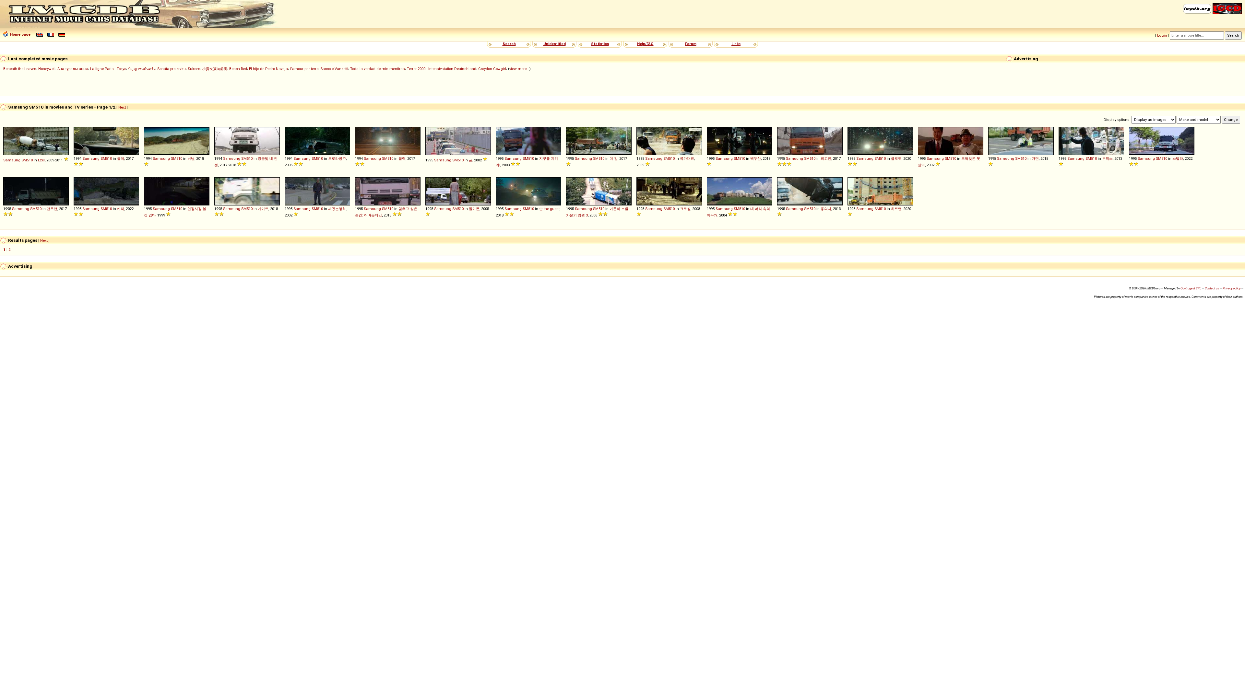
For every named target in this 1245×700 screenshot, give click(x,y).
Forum (690, 43)
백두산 (755, 158)
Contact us (1212, 288)
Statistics (600, 43)
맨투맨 (52, 208)
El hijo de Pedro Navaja (268, 68)
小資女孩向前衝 (214, 68)
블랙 (120, 158)
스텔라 (1177, 158)
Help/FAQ (645, 43)
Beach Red (238, 68)
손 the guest (549, 208)
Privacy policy (1231, 288)
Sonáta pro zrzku (171, 68)
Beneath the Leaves (19, 68)
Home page (20, 34)
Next (122, 107)
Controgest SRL (1190, 288)
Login (1162, 35)
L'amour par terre (304, 68)
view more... (519, 68)
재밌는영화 (337, 208)
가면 (1035, 158)
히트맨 (896, 208)
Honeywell (46, 68)
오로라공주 (337, 158)
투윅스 (1107, 158)
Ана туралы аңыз (72, 68)
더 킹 (614, 158)
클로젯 (896, 158)
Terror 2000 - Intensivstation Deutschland (441, 68)
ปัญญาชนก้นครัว (141, 68)
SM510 (27, 160)
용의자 (826, 208)
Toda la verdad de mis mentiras (377, 68)
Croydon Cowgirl (492, 68)
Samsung (11, 160)
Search (509, 43)
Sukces (194, 68)
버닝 (191, 158)
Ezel (41, 160)
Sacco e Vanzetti (334, 68)
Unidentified (554, 43)
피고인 (826, 158)
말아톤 (474, 208)
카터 (120, 208)
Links (736, 43)
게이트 (263, 208)
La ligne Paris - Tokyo (108, 68)
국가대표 (687, 158)
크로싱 (685, 208)
